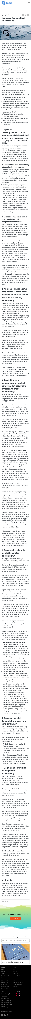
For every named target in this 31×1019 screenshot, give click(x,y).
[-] (2, 1015)
